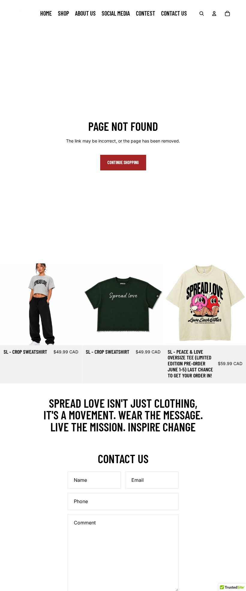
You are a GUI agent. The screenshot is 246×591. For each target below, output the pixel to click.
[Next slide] (73, 304)
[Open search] (201, 13)
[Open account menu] (214, 13)
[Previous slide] (9, 304)
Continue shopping (123, 162)
